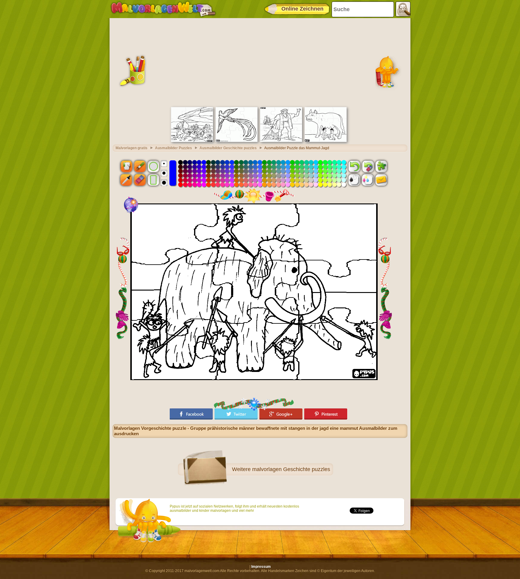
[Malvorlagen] (163, 9)
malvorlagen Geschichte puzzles (291, 469)
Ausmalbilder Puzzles (173, 148)
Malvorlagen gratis (131, 148)
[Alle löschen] (368, 166)
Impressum (261, 567)
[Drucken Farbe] (367, 180)
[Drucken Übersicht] (354, 180)
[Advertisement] (260, 62)
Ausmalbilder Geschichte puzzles (228, 148)
